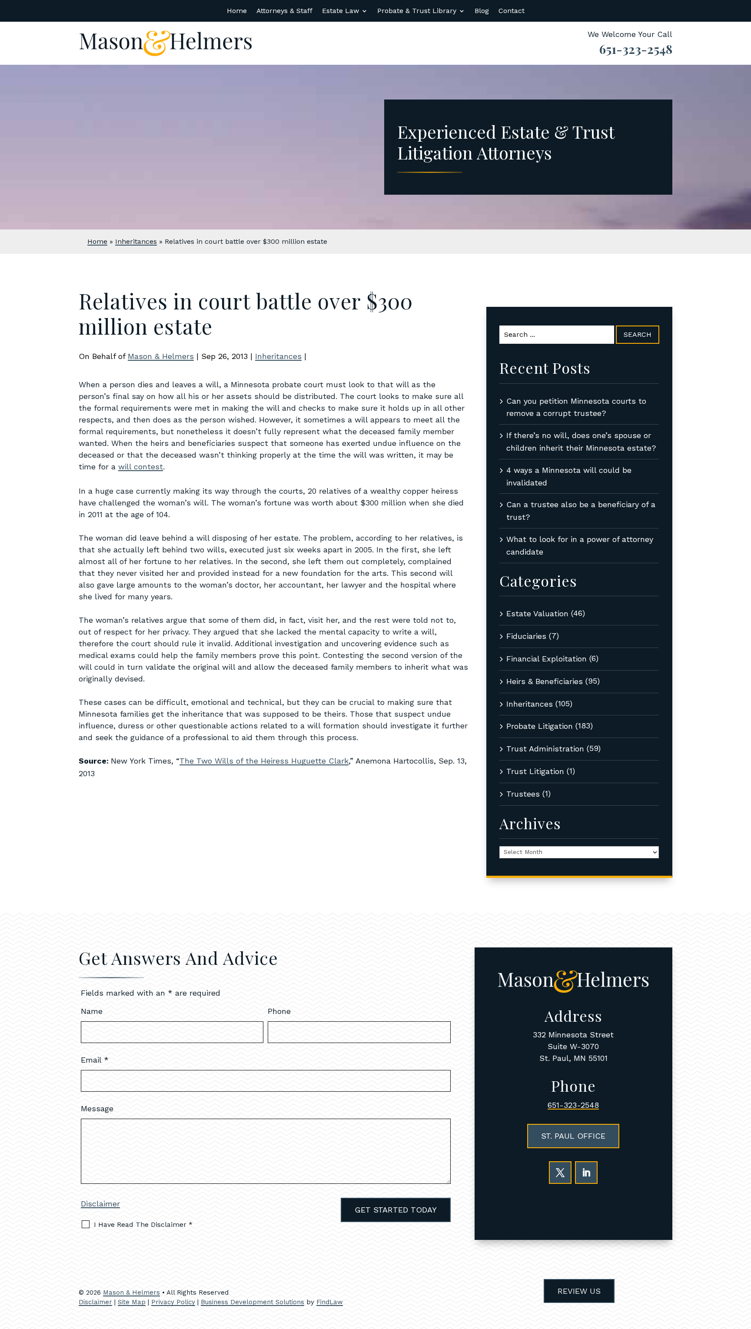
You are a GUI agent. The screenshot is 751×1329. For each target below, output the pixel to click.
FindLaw (329, 1302)
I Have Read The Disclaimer (143, 1224)
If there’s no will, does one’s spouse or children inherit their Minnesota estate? (581, 441)
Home (237, 11)
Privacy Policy (173, 1302)
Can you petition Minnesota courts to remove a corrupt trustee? (576, 407)
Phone (279, 1011)
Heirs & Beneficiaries (544, 681)
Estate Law (340, 11)
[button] (742, 1266)
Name (92, 1011)
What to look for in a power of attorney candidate (579, 545)
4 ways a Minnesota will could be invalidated (568, 476)
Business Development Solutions (252, 1302)
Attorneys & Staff (284, 11)
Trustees (523, 793)
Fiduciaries (526, 636)
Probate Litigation (539, 726)
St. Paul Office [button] (573, 1135)
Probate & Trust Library (416, 11)
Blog (482, 11)
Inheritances (278, 356)
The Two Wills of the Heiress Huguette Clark (264, 760)
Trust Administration (545, 748)
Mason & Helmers (161, 356)
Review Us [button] (579, 1291)
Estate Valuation (537, 613)
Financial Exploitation (546, 658)
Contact (511, 11)
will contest (140, 466)
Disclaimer (100, 1203)
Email (95, 1059)
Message (97, 1108)
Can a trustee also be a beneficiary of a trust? (580, 511)
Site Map (132, 1302)
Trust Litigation (535, 771)
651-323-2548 (635, 49)
